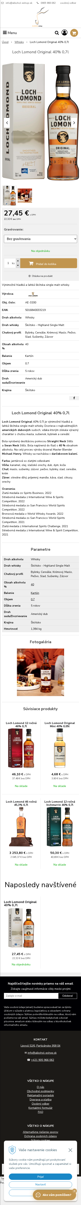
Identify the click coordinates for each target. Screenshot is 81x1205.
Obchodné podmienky (40, 1091)
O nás (40, 1087)
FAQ (40, 1112)
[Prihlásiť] (64, 33)
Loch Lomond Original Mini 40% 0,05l (60, 724)
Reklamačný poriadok (40, 1095)
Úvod (5, 42)
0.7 (33, 599)
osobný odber (68, 3)
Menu (12, 32)
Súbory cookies (40, 1140)
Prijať (40, 1176)
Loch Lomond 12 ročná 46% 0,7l (21, 724)
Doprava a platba (41, 1099)
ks (13, 263)
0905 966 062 (48, 3)
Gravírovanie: (13, 229)
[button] (74, 1191)
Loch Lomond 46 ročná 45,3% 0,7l (21, 803)
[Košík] (74, 33)
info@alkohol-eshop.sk (19, 3)
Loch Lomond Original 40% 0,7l (20, 903)
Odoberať (67, 995)
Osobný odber (40, 1104)
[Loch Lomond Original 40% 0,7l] (40, 122)
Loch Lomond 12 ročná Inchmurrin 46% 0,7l (59, 803)
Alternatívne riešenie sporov (40, 1132)
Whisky (19, 42)
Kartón (35, 593)
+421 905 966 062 (42, 1060)
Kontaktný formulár (40, 1108)
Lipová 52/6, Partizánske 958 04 (40, 1046)
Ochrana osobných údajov (40, 1136)
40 (32, 584)
